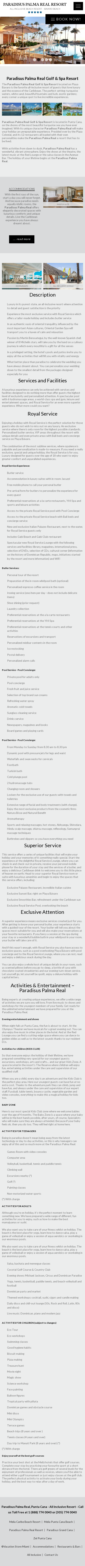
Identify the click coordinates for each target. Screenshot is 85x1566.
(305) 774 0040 (66, 1512)
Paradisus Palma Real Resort (26, 1530)
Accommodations (43, 1546)
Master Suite (63, 204)
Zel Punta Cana (42, 1538)
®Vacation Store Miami (15, 1546)
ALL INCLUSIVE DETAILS (63, 286)
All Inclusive (34, 1554)
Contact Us (51, 1554)
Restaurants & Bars (68, 1546)
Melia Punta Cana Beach (58, 1521)
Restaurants (22, 286)
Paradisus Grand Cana (60, 1530)
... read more (21, 239)
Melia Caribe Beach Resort (25, 1521)
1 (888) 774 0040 (40, 1512)
